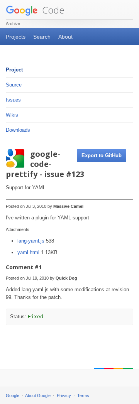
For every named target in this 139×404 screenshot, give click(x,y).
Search (42, 37)
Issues (13, 100)
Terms (83, 395)
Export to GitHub (101, 155)
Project (14, 70)
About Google (38, 395)
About (65, 37)
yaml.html (29, 252)
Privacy (64, 395)
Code (52, 9)
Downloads (18, 130)
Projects (15, 37)
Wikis (12, 115)
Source (14, 85)
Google (12, 395)
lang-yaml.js (31, 241)
